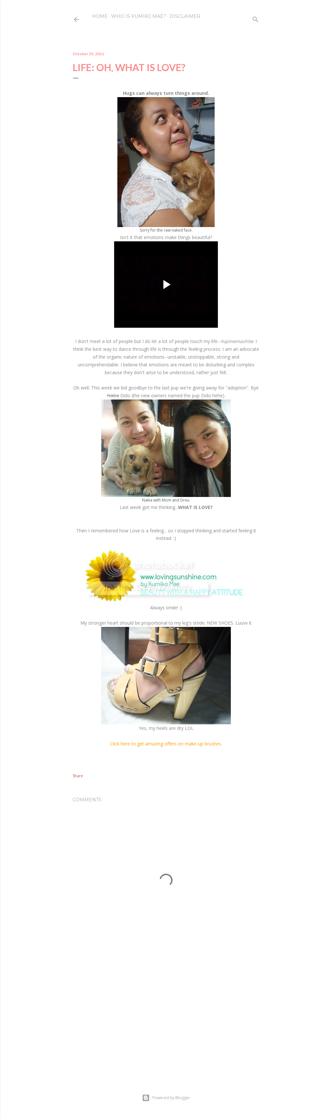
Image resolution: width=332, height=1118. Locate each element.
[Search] (255, 18)
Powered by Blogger (171, 1097)
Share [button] (78, 776)
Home (100, 16)
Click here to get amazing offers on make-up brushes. (166, 744)
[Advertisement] (166, 1016)
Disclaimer (185, 16)
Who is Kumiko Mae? (138, 16)
